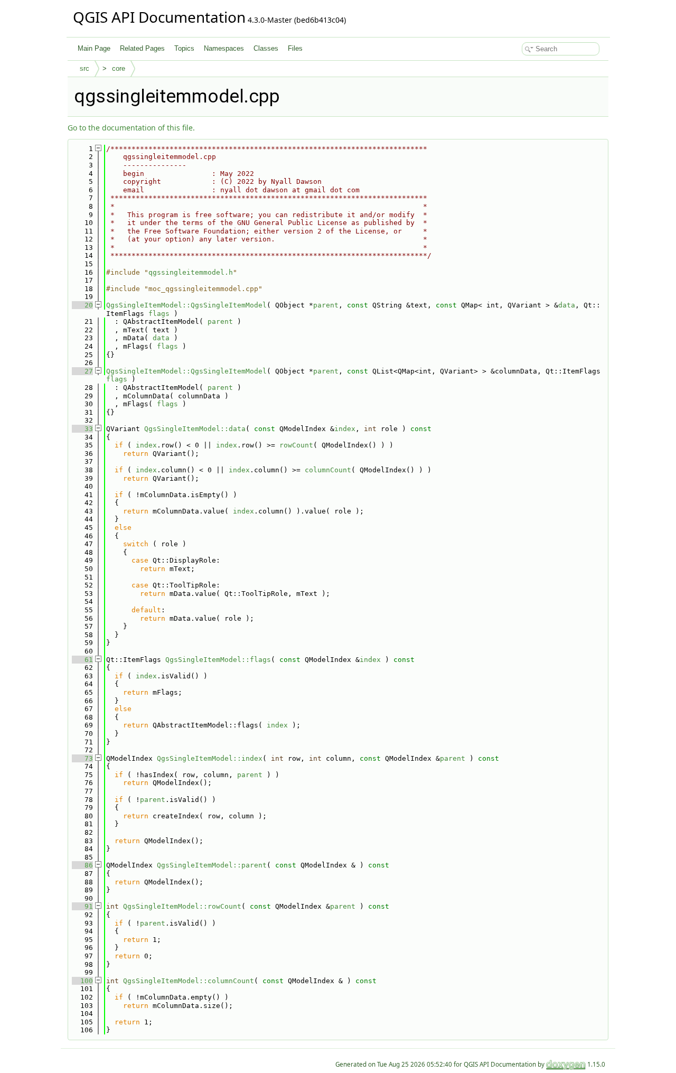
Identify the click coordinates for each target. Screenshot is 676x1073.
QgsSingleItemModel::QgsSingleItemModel (186, 305)
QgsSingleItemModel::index (209, 758)
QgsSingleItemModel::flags (218, 660)
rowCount (296, 445)
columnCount (328, 470)
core (118, 68)
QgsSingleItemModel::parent (212, 865)
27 (82, 371)
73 (82, 758)
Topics (184, 48)
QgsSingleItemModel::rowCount (182, 906)
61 (82, 660)
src (84, 68)
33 (82, 429)
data (566, 305)
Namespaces (224, 48)
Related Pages (142, 48)
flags (159, 314)
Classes (265, 48)
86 (82, 865)
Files (295, 48)
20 (82, 305)
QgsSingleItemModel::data (195, 429)
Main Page (94, 48)
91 (82, 906)
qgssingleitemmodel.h (190, 272)
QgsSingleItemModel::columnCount (188, 981)
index (344, 429)
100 (82, 981)
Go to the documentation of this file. (131, 128)
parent (326, 305)
